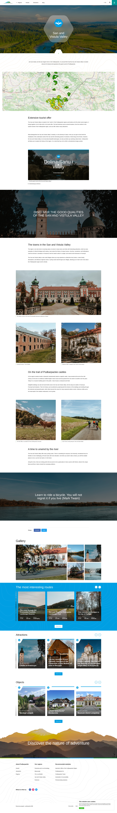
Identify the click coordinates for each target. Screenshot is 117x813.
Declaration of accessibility (61, 777)
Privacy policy (70, 806)
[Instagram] (33, 789)
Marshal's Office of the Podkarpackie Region (66, 768)
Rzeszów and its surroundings (42, 768)
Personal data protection (61, 780)
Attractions (35, 2)
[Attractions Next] (99, 634)
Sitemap (77, 806)
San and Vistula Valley (40, 777)
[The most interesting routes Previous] (96, 587)
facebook (37, 530)
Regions (20, 2)
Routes (27, 2)
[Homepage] (8, 2)
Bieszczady (37, 771)
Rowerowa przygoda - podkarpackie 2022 (24, 806)
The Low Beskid (38, 774)
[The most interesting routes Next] (99, 587)
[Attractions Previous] (96, 634)
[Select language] (104, 2)
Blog (43, 2)
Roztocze (37, 780)
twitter (44, 530)
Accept (81, 808)
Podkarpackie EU (59, 771)
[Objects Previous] (96, 682)
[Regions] (16, 2)
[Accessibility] (114, 2)
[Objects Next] (99, 682)
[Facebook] (30, 789)
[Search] (109, 2)
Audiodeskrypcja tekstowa (34, 183)
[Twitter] (36, 789)
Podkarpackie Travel (60, 774)
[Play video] (58, 165)
